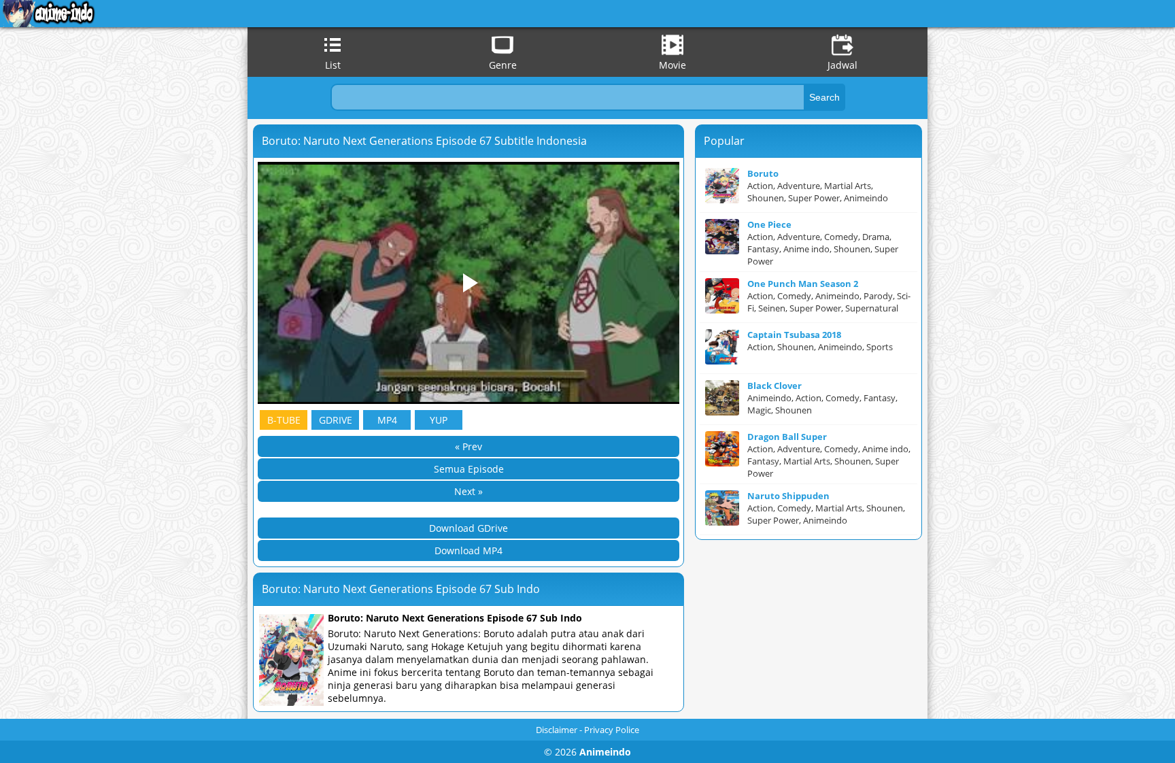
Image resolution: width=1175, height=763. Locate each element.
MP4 (387, 419)
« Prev (468, 446)
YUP (438, 419)
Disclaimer (556, 730)
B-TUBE (284, 419)
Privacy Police (611, 730)
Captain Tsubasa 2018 (794, 334)
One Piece (769, 224)
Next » (468, 491)
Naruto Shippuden (788, 496)
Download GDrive (468, 528)
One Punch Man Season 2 (802, 283)
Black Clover (774, 385)
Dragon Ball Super (787, 436)
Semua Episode (469, 468)
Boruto (763, 173)
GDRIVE (335, 419)
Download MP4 (469, 550)
